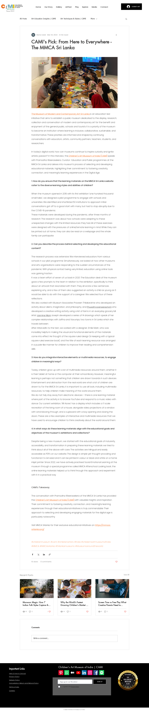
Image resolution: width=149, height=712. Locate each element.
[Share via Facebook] (32, 554)
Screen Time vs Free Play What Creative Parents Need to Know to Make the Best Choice (112, 603)
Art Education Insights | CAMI (43, 19)
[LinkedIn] (84, 672)
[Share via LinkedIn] (44, 554)
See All (126, 575)
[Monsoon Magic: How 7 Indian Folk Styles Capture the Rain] (37, 588)
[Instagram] (90, 672)
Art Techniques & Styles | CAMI (73, 19)
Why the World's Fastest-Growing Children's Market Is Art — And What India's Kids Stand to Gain (74, 603)
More (93, 19)
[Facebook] (95, 672)
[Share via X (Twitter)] (38, 554)
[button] (59, 7)
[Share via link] (50, 554)
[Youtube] (78, 672)
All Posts (23, 19)
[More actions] (116, 34)
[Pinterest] (60, 672)
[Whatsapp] (66, 672)
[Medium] (72, 672)
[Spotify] (101, 672)
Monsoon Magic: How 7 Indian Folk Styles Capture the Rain (36, 603)
